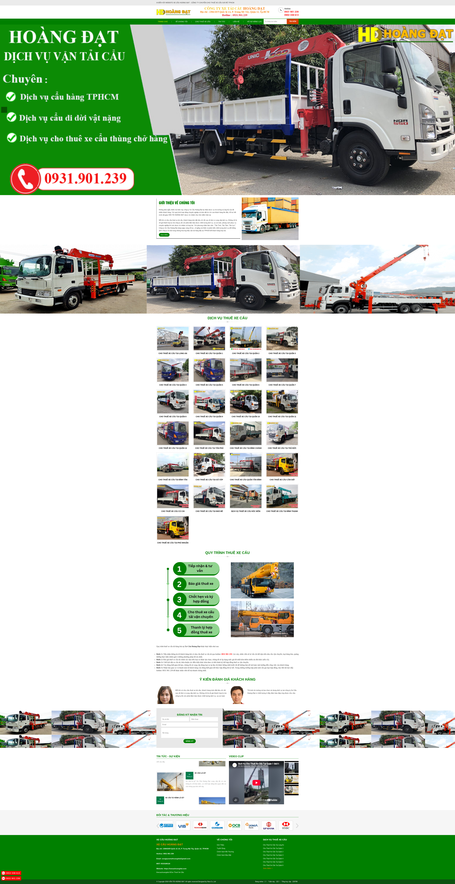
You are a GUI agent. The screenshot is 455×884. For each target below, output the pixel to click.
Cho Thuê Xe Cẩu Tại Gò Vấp (209, 480)
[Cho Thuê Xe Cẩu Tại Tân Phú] (209, 433)
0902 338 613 (13, 873)
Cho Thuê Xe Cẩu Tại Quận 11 (282, 417)
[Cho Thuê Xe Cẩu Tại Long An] (173, 338)
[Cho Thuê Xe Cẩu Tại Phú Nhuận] (173, 528)
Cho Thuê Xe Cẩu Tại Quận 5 (209, 385)
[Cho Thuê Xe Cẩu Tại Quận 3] (282, 338)
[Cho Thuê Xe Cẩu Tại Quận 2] (246, 338)
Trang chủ (163, 22)
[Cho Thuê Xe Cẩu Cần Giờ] (282, 465)
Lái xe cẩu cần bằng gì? (205, 778)
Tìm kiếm (292, 21)
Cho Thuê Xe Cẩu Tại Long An (173, 353)
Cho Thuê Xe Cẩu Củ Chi (172, 511)
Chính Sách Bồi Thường (225, 852)
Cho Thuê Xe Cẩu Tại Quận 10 (246, 417)
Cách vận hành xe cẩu (174, 803)
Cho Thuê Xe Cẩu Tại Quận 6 (245, 385)
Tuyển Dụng (221, 848)
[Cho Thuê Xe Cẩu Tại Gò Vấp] (209, 465)
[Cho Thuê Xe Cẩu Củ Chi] (173, 496)
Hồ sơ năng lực (254, 22)
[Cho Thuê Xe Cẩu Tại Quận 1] (209, 338)
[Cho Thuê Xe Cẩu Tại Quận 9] (209, 401)
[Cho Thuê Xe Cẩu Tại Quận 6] (246, 370)
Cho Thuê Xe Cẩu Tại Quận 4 (172, 385)
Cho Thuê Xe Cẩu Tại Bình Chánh (246, 448)
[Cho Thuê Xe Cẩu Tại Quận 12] (173, 433)
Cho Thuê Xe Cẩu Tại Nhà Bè (209, 511)
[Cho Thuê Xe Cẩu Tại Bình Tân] (173, 465)
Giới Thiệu (220, 845)
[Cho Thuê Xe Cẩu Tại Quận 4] (173, 370)
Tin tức (221, 22)
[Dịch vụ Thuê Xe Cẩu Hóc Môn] (246, 496)
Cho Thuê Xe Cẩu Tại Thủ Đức (282, 448)
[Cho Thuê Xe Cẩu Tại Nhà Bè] (209, 496)
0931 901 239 (13, 878)
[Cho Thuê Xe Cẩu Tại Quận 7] (282, 370)
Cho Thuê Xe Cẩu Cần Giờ (282, 480)
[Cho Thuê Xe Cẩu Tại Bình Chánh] (246, 433)
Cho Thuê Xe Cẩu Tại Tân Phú (209, 448)
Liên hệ (236, 22)
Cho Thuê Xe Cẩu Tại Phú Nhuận (172, 543)
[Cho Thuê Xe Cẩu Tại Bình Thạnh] (282, 496)
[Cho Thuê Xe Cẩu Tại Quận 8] (173, 401)
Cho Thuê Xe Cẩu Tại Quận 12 (173, 448)
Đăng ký (189, 741)
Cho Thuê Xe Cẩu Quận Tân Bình (245, 480)
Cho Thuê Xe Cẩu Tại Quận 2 (245, 353)
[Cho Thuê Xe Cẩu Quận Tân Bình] (246, 465)
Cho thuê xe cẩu (202, 22)
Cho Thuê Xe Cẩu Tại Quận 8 (172, 417)
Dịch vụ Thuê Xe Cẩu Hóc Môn (245, 511)
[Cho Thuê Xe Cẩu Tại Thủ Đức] (282, 433)
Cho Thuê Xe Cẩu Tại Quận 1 (209, 353)
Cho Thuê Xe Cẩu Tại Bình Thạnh (282, 511)
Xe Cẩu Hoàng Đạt (10, 108)
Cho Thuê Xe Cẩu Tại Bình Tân (172, 480)
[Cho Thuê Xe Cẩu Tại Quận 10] (246, 401)
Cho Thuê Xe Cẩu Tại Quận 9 (209, 417)
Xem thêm (164, 235)
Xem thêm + (268, 868)
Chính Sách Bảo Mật (224, 855)
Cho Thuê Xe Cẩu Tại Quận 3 (282, 353)
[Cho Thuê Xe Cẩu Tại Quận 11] (282, 401)
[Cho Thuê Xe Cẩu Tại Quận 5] (209, 370)
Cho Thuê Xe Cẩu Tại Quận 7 (282, 385)
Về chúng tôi (181, 22)
